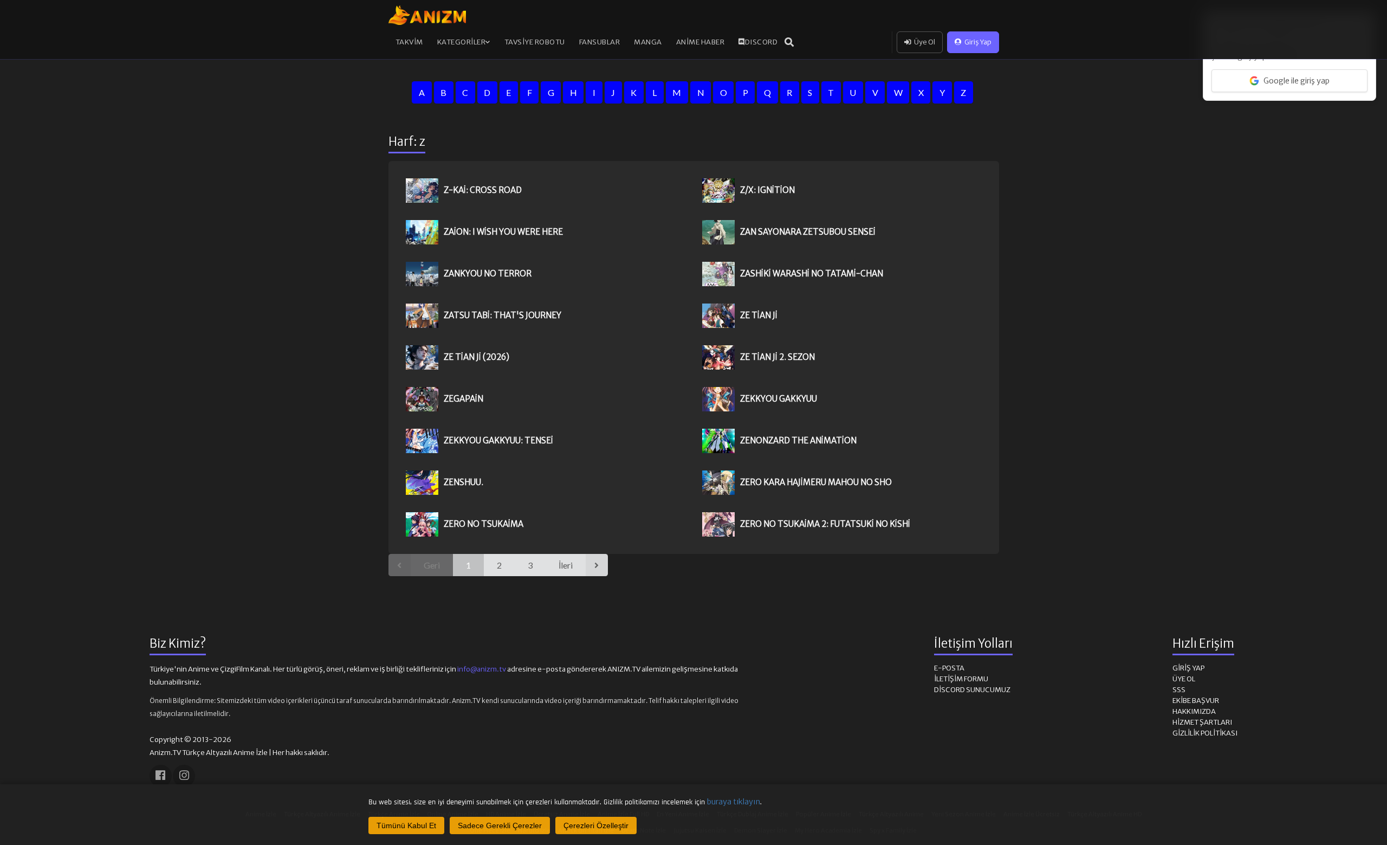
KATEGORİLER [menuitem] (461, 42)
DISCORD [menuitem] (761, 42)
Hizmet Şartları (1202, 722)
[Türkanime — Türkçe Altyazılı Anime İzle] (427, 15)
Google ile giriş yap (1296, 81)
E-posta (949, 668)
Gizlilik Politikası (1204, 733)
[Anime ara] (789, 42)
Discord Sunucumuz (972, 689)
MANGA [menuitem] (648, 42)
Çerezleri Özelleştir (595, 825)
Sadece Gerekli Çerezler (500, 825)
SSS (1178, 689)
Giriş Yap (977, 42)
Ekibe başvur (1195, 700)
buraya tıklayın (733, 802)
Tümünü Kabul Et (406, 825)
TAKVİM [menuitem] (409, 42)
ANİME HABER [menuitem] (700, 42)
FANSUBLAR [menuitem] (599, 42)
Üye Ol (924, 42)
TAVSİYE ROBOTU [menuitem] (534, 42)
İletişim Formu (961, 678)
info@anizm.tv (481, 669)
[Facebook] (161, 776)
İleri (566, 565)
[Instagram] (184, 776)
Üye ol (1183, 678)
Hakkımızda (1194, 711)
